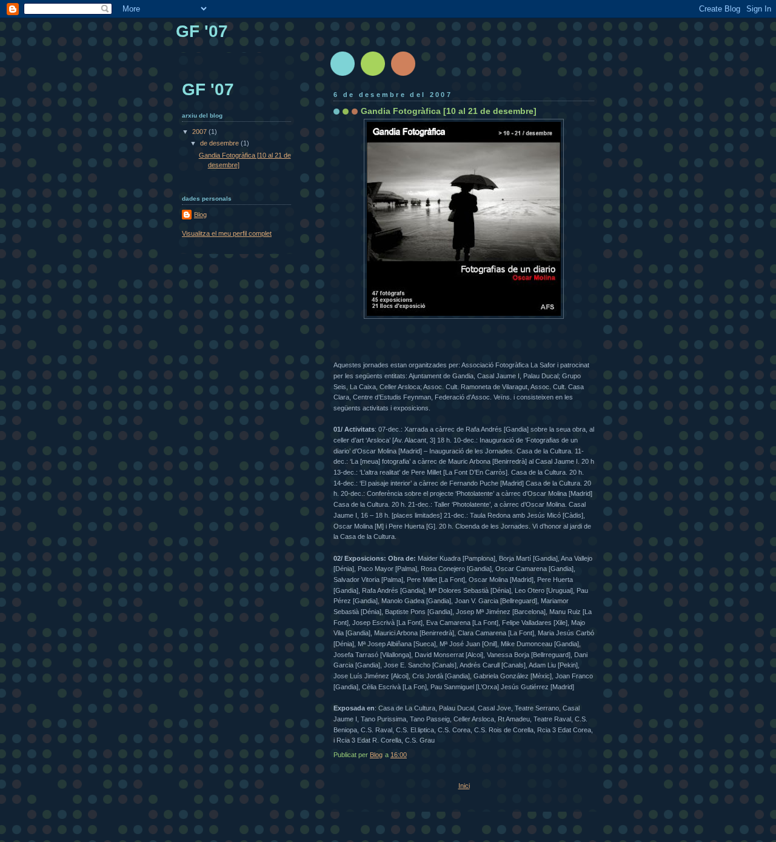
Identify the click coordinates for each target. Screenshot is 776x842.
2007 (200, 131)
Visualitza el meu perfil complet (227, 233)
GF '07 (202, 31)
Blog (200, 214)
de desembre (220, 143)
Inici (464, 785)
